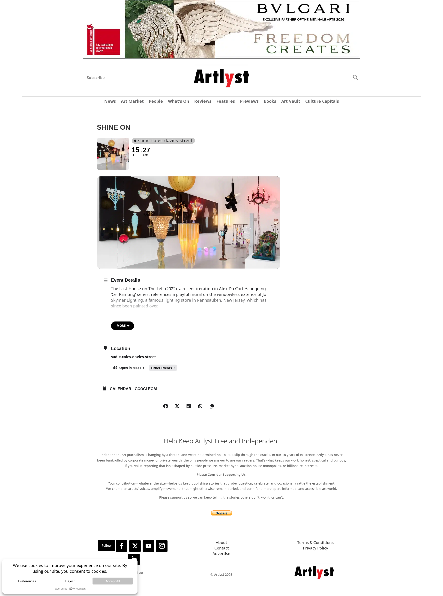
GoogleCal (147, 389)
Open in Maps (130, 367)
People (156, 101)
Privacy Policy (315, 548)
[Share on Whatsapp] (200, 406)
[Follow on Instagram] (162, 546)
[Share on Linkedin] (189, 406)
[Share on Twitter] (177, 406)
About (221, 542)
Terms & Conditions (315, 542)
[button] (355, 77)
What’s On (178, 101)
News (110, 101)
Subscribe (96, 77)
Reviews (202, 101)
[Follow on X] (135, 546)
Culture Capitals (322, 101)
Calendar (120, 389)
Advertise (221, 553)
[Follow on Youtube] (148, 546)
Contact (221, 548)
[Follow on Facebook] (121, 546)
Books (270, 101)
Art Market (132, 101)
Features (225, 101)
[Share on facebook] (165, 406)
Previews (249, 101)
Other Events (161, 368)
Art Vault (290, 101)
